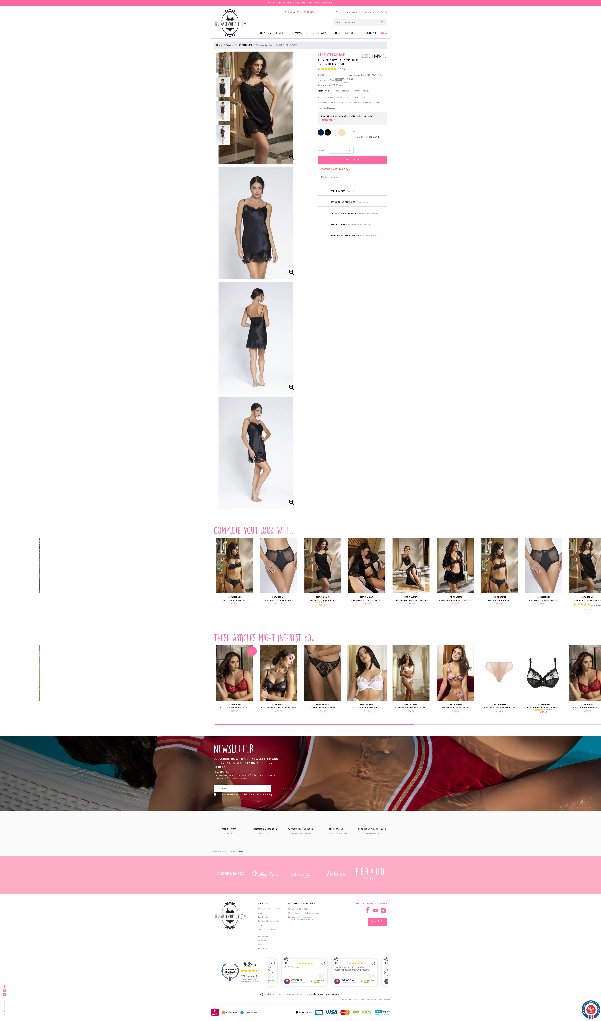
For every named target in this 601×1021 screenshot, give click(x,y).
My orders (262, 948)
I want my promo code (23, 1010)
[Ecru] (334, 135)
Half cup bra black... (234, 600)
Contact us (262, 940)
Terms (241, 852)
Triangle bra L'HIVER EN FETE (102, 707)
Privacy (235, 852)
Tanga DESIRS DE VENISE (322, 707)
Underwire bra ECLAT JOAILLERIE (278, 707)
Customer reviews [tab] (362, 91)
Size (354, 131)
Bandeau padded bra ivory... (58, 707)
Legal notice (263, 917)
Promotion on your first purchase (23, 993)
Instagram (383, 910)
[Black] (328, 135)
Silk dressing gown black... (102, 600)
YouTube (375, 910)
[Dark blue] (321, 135)
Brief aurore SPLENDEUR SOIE (146, 707)
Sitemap (261, 944)
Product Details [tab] (341, 91)
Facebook (368, 910)
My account (263, 936)
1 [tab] (314, 724)
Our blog (377, 921)
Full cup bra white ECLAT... (367, 707)
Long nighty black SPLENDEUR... (146, 600)
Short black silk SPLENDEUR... (190, 600)
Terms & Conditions (266, 929)
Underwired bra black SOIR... (190, 707)
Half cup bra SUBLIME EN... (234, 707)
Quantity (322, 150)
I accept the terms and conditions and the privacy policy (244, 794)
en (337, 12)
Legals (387, 999)
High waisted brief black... (279, 600)
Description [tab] (323, 91)
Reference (323, 85)
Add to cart (352, 160)
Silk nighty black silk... (58, 600)
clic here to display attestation (327, 994)
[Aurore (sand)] (341, 135)
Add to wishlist (330, 177)
